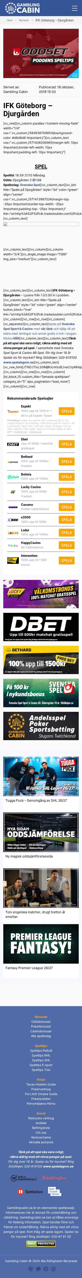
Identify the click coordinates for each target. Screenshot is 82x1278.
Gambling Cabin (15, 92)
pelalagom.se (24, 362)
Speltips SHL (41, 1060)
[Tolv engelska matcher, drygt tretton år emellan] (41, 888)
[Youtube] (46, 1268)
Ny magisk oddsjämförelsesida (29, 856)
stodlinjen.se (20, 431)
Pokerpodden (41, 1099)
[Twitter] (30, 1268)
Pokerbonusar (41, 1026)
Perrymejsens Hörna (41, 1103)
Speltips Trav (41, 1070)
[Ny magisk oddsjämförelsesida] (41, 832)
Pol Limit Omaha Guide (41, 1094)
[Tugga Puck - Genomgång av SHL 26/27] (41, 776)
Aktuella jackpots (41, 1142)
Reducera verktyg (41, 1118)
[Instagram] (38, 1268)
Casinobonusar (41, 1031)
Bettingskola (41, 1128)
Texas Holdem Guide (41, 1084)
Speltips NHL (41, 1055)
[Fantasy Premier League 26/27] (41, 944)
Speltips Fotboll (41, 1050)
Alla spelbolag (41, 1036)
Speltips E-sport (41, 1065)
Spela (66, 411)
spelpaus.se (35, 431)
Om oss (41, 1132)
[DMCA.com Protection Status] (41, 1244)
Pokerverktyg (41, 1089)
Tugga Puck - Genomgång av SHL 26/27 (36, 800)
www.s (8, 362)
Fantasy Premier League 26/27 (29, 968)
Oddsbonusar (41, 1021)
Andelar (41, 1123)
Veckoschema (41, 1137)
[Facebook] (53, 1268)
